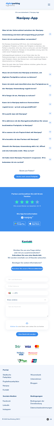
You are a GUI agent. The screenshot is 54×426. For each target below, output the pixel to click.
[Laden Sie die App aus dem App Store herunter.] (34, 224)
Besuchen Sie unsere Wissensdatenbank (27, 269)
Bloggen (33, 383)
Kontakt (6, 390)
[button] (10, 294)
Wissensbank (35, 375)
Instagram (7, 409)
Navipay (6, 386)
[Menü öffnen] (49, 4)
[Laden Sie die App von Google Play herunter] (20, 224)
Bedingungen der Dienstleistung (37, 402)
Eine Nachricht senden (27, 334)
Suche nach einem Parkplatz (27, 177)
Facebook (7, 401)
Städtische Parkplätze (7, 376)
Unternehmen (35, 379)
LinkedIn (6, 405)
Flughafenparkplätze (11, 381)
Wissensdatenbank (22, 12)
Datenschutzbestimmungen (41, 408)
